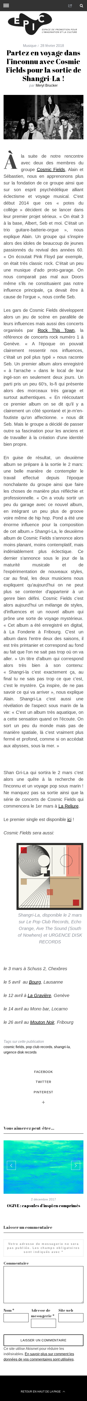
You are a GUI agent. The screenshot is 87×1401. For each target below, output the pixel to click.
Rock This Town (56, 330)
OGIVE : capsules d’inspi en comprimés (43, 1205)
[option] (44, 1174)
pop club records (39, 1047)
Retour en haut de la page (41, 1391)
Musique (30, 46)
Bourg (35, 982)
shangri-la (62, 1047)
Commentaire (16, 1263)
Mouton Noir (42, 1022)
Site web (65, 1310)
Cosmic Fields (51, 169)
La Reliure (68, 806)
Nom (9, 1310)
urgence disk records (20, 1052)
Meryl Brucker (47, 85)
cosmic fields (14, 1047)
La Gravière (39, 995)
